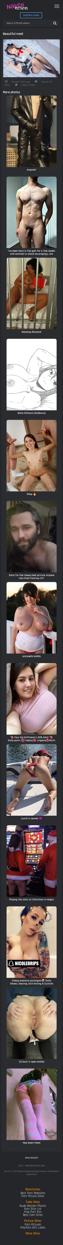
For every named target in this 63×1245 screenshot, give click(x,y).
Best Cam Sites (33, 1215)
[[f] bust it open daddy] (32, 1023)
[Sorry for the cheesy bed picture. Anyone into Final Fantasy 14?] (32, 536)
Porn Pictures (33, 1224)
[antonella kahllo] (32, 618)
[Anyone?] (32, 131)
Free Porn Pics (33, 1212)
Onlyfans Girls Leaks (32, 1227)
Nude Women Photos (32, 1206)
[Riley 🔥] (32, 455)
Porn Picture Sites (32, 1196)
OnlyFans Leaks (31, 15)
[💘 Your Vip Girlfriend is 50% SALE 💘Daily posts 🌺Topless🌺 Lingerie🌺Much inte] (32, 699)
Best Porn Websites (32, 1193)
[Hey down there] (32, 1104)
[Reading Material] (32, 293)
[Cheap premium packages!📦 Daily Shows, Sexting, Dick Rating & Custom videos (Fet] (32, 942)
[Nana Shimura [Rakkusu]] (32, 374)
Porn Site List (32, 1209)
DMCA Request (31, 1158)
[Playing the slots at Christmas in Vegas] (32, 861)
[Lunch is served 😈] (32, 780)
